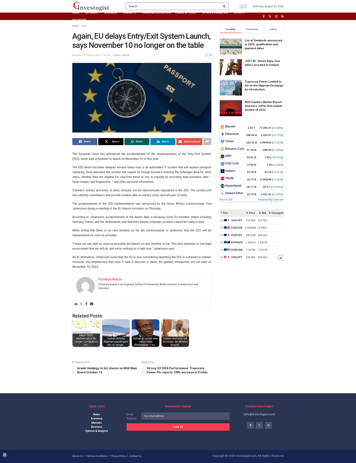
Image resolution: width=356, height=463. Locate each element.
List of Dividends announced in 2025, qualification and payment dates (263, 44)
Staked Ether (234, 193)
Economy (92, 12)
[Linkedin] (76, 304)
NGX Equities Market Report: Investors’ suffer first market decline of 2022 (263, 106)
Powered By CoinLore (271, 199)
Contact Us (135, 456)
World (125, 55)
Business (111, 12)
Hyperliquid (233, 185)
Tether (229, 141)
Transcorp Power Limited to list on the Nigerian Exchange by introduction (264, 85)
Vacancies (79, 20)
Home (75, 26)
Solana (230, 170)
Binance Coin (234, 148)
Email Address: (132, 416)
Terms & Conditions (96, 456)
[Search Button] (225, 6)
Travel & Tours (185, 12)
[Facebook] (86, 304)
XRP (228, 156)
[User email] (91, 304)
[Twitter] (81, 304)
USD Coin (232, 163)
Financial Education (156, 12)
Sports (239, 12)
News (76, 12)
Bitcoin (230, 126)
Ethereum (232, 133)
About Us (77, 456)
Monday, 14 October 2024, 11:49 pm (91, 55)
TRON (229, 178)
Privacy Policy (118, 456)
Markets (129, 12)
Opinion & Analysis (215, 12)
